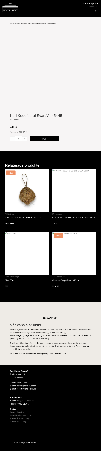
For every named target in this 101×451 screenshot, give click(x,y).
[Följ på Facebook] (13, 432)
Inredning (17, 23)
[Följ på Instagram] (21, 432)
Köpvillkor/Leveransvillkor (21, 415)
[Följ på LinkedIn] (28, 432)
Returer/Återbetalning (19, 418)
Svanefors (14, 120)
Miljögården (10, 214)
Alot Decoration (58, 276)
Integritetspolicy (17, 412)
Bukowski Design (12, 276)
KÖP (44, 138)
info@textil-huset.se (25, 401)
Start (11, 23)
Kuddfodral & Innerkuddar (28, 23)
